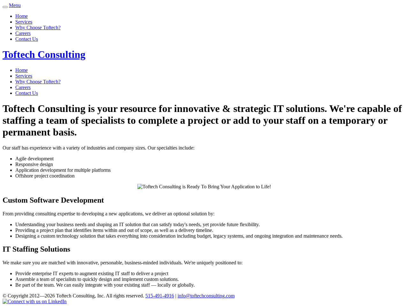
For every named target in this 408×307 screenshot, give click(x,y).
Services (23, 21)
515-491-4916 (159, 295)
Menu (15, 5)
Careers (23, 33)
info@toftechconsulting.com (206, 295)
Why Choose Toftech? (38, 27)
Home (21, 16)
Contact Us (26, 39)
